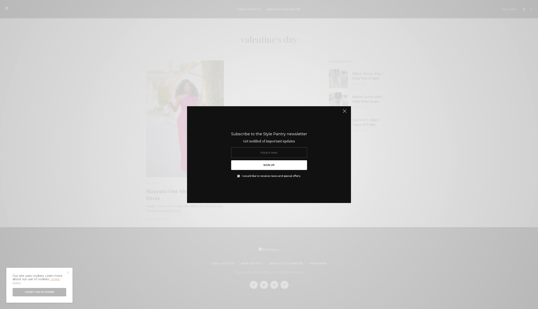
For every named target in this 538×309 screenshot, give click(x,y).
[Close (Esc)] (344, 113)
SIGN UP (269, 165)
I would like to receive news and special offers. (271, 176)
